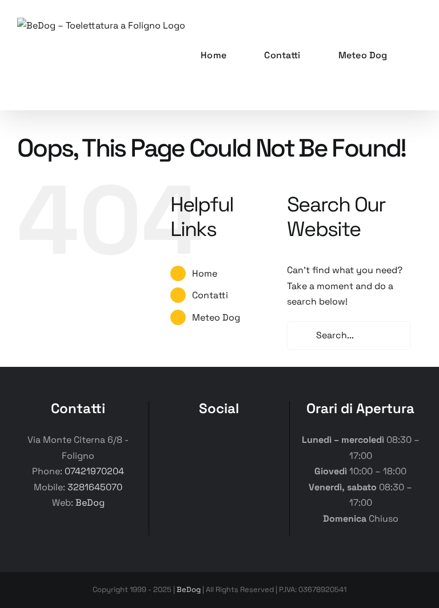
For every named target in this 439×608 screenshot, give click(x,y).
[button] (418, 55)
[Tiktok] (219, 441)
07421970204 (94, 471)
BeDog (90, 503)
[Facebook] (173, 441)
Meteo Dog (216, 317)
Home (204, 273)
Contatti (210, 295)
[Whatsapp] (242, 441)
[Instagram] (196, 441)
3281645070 (94, 487)
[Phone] (265, 441)
